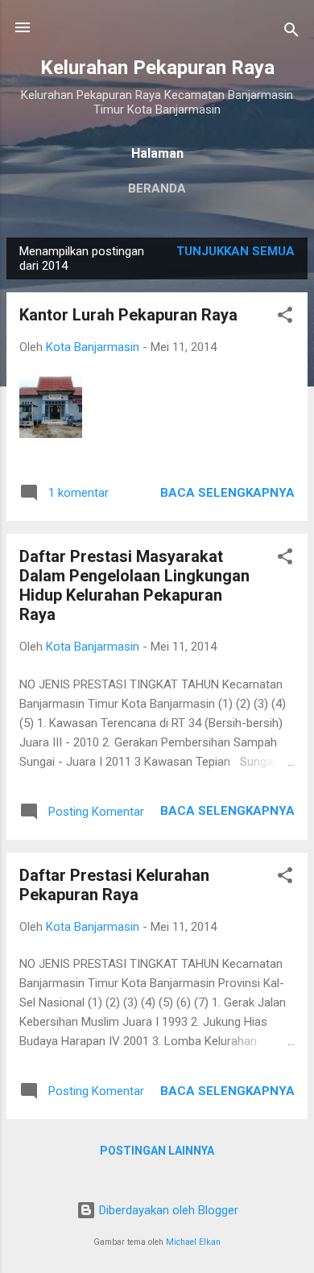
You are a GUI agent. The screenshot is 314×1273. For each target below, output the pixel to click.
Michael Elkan (193, 1242)
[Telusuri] (291, 32)
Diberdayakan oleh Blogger (167, 1210)
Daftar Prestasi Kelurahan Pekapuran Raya (114, 885)
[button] (285, 317)
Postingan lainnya (157, 1150)
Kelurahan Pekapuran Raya (157, 67)
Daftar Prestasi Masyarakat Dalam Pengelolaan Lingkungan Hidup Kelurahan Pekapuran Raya (134, 585)
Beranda (157, 188)
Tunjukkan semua (235, 251)
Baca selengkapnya (227, 493)
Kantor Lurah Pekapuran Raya (128, 314)
